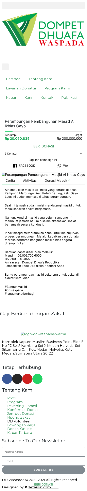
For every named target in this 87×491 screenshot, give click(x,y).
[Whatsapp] (37, 379)
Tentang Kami (41, 79)
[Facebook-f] (7, 379)
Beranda (13, 79)
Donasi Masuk (57, 180)
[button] (43, 5)
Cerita (10, 180)
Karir (28, 98)
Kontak (47, 98)
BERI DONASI (43, 146)
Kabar (11, 98)
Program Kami (57, 88)
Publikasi (69, 98)
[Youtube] (27, 379)
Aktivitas (30, 180)
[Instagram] (17, 379)
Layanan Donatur (21, 88)
